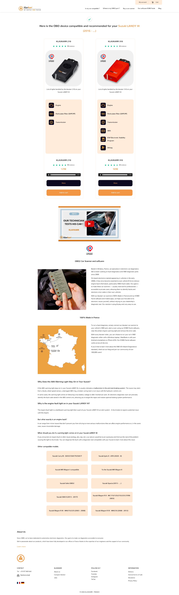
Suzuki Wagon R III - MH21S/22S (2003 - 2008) (67, 511)
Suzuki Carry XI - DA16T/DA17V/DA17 (67, 456)
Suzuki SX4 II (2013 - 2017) (67, 497)
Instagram (94, 577)
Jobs (55, 578)
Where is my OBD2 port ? (111, 8)
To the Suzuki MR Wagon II (112, 470)
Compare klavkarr (59, 575)
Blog (159, 8)
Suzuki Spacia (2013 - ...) (111, 483)
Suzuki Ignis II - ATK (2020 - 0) (112, 456)
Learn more (21, 546)
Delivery (131, 572)
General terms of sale (135, 575)
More (63, 183)
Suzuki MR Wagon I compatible (67, 470)
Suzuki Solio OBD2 (67, 483)
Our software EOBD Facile (146, 8)
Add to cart (63, 193)
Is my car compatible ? (92, 9)
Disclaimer (131, 578)
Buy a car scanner (129, 9)
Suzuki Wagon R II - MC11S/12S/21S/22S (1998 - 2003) (112, 497)
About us (57, 572)
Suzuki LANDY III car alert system (98, 410)
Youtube (94, 574)
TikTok (93, 579)
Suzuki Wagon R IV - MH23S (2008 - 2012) (112, 511)
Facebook (94, 571)
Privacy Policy (132, 581)
